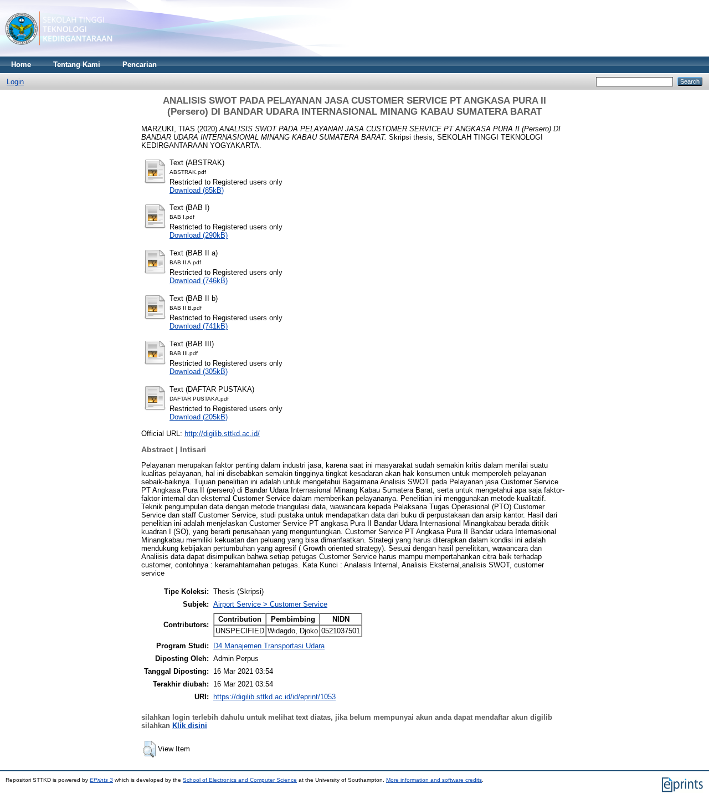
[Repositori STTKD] (59, 54)
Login (15, 82)
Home (21, 64)
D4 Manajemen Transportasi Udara (269, 646)
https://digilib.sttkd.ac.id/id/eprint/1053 (274, 697)
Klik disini (189, 725)
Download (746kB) (198, 280)
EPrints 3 (101, 780)
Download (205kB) (198, 417)
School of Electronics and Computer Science (240, 780)
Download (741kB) (198, 326)
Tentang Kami (76, 64)
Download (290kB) (198, 235)
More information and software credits (434, 780)
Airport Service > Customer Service (270, 604)
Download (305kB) (198, 371)
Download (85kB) (196, 190)
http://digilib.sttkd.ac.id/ (222, 433)
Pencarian (139, 64)
